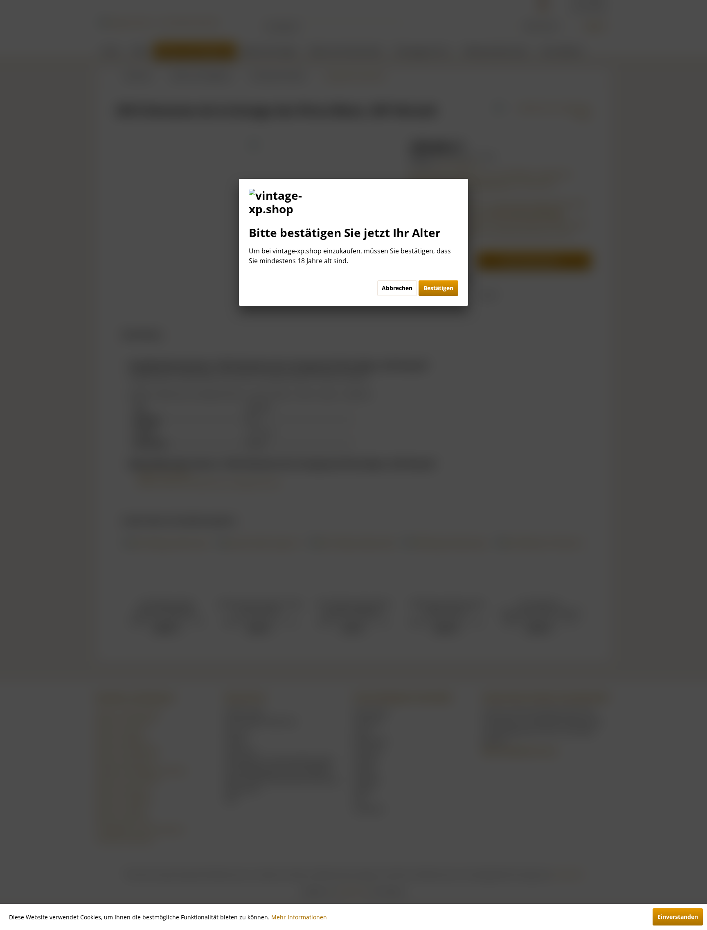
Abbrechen (397, 288)
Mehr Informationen (299, 917)
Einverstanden (677, 917)
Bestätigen (438, 288)
